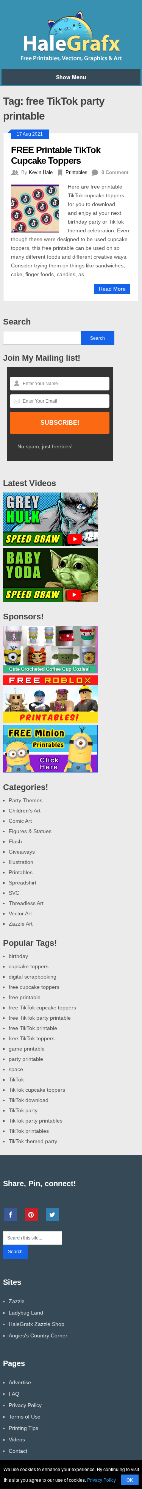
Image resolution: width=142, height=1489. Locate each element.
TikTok (16, 1079)
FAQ (14, 1394)
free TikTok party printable (40, 1018)
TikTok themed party (33, 1141)
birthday (18, 956)
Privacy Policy (25, 1405)
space (16, 1069)
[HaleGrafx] (71, 60)
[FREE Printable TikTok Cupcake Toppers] (39, 207)
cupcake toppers (28, 966)
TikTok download (28, 1100)
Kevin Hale (41, 172)
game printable (27, 1049)
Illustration (21, 862)
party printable (26, 1059)
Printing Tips (23, 1428)
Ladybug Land (26, 1313)
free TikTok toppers (32, 1038)
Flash (15, 841)
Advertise (20, 1382)
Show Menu (71, 77)
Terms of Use (25, 1417)
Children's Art (25, 811)
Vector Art (20, 913)
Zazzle (17, 1301)
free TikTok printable (33, 1028)
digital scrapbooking (32, 977)
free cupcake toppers (34, 987)
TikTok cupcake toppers (37, 1090)
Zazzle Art (21, 924)
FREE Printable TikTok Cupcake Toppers (55, 155)
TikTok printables (29, 1131)
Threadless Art (26, 903)
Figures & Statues (30, 831)
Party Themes (25, 800)
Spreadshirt (22, 883)
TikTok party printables (35, 1121)
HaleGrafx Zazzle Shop (36, 1324)
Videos (17, 1439)
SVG (14, 893)
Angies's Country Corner (38, 1335)
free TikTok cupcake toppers (42, 1007)
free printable (25, 997)
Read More (112, 289)
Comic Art (20, 821)
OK (129, 1479)
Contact (18, 1451)
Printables (76, 172)
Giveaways (22, 852)
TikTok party (23, 1110)
